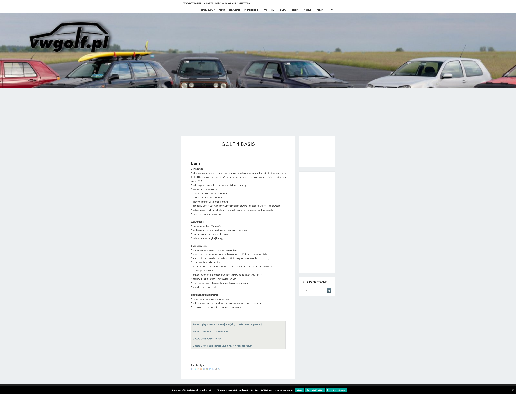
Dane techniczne (251, 10)
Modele (307, 10)
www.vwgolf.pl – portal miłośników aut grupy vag (216, 3)
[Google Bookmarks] (207, 368)
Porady (320, 10)
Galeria (283, 10)
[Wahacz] (219, 368)
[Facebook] (192, 368)
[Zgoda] (512, 390)
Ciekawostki (234, 10)
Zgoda (299, 390)
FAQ (265, 10)
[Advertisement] (258, 114)
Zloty (330, 10)
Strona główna (208, 10)
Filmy (273, 10)
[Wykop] (198, 368)
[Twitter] (195, 368)
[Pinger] (210, 368)
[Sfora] (216, 368)
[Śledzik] (213, 368)
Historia (294, 10)
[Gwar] (204, 368)
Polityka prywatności (336, 390)
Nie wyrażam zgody (314, 390)
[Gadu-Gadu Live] (201, 368)
